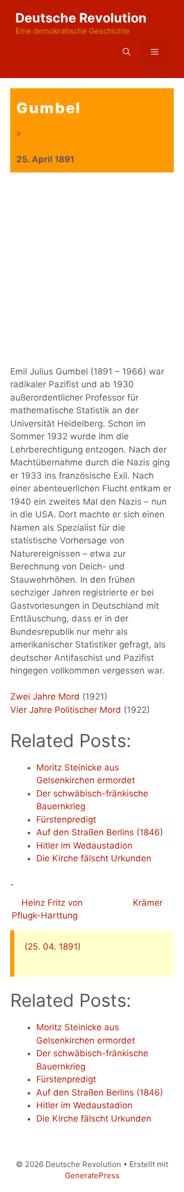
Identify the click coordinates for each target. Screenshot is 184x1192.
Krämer (149, 903)
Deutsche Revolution (81, 18)
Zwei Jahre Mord (45, 696)
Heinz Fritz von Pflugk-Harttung (47, 909)
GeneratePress (92, 1175)
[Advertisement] (92, 269)
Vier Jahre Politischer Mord (65, 710)
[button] (126, 52)
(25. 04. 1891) (53, 946)
